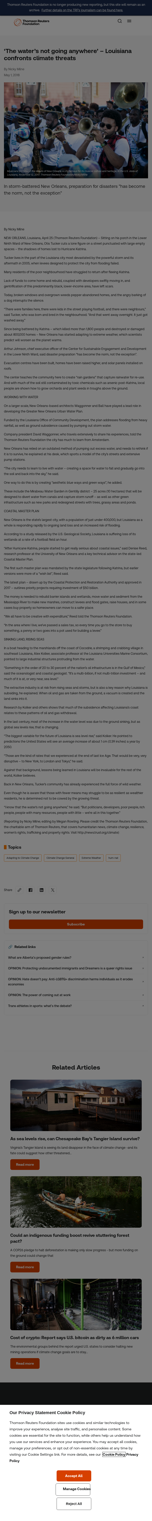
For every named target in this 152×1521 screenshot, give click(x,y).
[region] (76, 1463)
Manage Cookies (73, 1489)
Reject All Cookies (74, 1504)
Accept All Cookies (74, 1475)
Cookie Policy (114, 1454)
